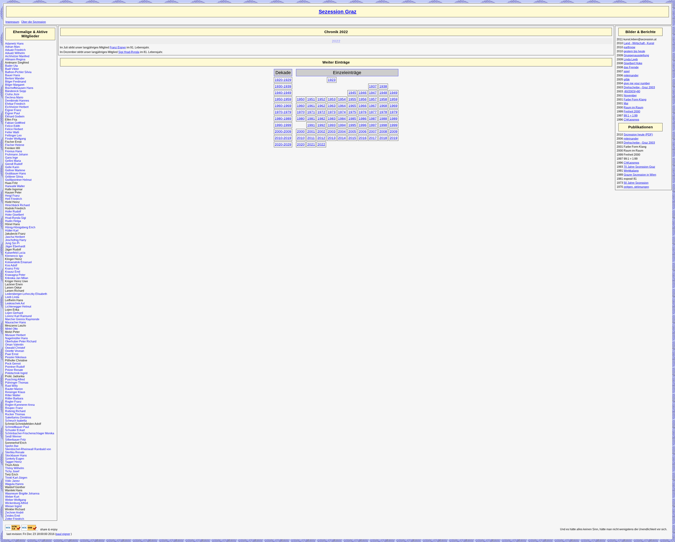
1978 (383, 112)
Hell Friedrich (13, 198)
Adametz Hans (14, 43)
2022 (321, 144)
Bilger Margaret (14, 84)
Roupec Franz (13, 407)
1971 (311, 112)
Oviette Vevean (14, 350)
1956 (363, 99)
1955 (352, 99)
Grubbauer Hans (15, 173)
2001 (311, 131)
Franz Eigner (118, 47)
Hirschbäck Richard (17, 205)
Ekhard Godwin (14, 116)
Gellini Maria (12, 160)
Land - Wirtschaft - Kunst (639, 43)
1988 (383, 118)
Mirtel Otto (11, 328)
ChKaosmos (631, 119)
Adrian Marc (12, 46)
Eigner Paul (12, 113)
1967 (373, 106)
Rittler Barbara (13, 398)
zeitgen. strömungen (636, 186)
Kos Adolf (10, 265)
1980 (301, 118)
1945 (352, 93)
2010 (301, 138)
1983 (332, 118)
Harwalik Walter (14, 186)
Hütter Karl (11, 230)
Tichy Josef (11, 471)
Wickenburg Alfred (16, 503)
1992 (321, 125)
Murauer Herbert (14, 335)
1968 (383, 106)
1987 (373, 118)
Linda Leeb (631, 59)
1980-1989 (283, 118)
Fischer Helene (14, 144)
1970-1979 (283, 112)
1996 (363, 125)
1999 (393, 125)
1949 (393, 93)
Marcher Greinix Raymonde (21, 319)
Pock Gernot (12, 363)
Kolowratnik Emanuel (18, 262)
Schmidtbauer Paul (16, 426)
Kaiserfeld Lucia (14, 252)
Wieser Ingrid (13, 506)
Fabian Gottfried (14, 122)
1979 (393, 112)
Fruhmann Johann (16, 154)
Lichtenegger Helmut (17, 306)
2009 (393, 131)
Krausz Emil (12, 271)
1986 (363, 118)
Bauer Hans (12, 75)
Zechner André (14, 512)
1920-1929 (283, 80)
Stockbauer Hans (15, 455)
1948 (383, 93)
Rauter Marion (13, 388)
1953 (332, 99)
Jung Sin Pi (12, 243)
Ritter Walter (12, 395)
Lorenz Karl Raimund (18, 316)
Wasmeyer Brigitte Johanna (21, 493)
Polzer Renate (13, 369)
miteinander (631, 75)
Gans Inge (11, 157)
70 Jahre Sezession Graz (639, 166)
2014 (342, 138)
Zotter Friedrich (14, 518)
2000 (301, 131)
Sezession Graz (337, 11)
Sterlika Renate (14, 452)
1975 (352, 112)
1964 (342, 106)
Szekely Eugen (14, 458)
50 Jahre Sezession (636, 182)
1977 (373, 112)
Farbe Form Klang (635, 99)
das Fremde (631, 67)
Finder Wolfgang (15, 138)
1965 (352, 106)
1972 (321, 112)
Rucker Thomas (14, 414)
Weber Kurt (11, 496)
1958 (383, 99)
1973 (332, 112)
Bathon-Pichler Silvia (17, 72)
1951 (311, 99)
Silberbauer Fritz (15, 439)
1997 (373, 125)
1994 (342, 125)
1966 (363, 106)
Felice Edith (12, 125)
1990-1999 (283, 125)
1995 (352, 125)
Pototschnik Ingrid (15, 373)
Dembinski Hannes (16, 100)
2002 (321, 131)
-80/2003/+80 (632, 91)
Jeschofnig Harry (15, 240)
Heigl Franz (12, 195)
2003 (332, 131)
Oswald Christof (14, 347)
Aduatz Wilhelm (14, 53)
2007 (373, 131)
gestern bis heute (634, 51)
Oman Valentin (14, 344)
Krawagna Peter (14, 274)
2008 (383, 131)
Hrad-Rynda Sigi (15, 217)
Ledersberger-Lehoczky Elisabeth (25, 293)
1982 (321, 118)
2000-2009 (283, 131)
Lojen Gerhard (13, 312)
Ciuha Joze (11, 94)
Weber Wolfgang (15, 499)
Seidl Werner (12, 436)
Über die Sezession (33, 21)
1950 (301, 99)
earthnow (629, 47)
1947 (373, 93)
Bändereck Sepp (15, 91)
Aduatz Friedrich (15, 49)
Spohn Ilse (11, 445)
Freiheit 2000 (632, 111)
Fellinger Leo (13, 135)
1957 (373, 99)
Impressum (12, 21)
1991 (311, 125)
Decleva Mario (13, 97)
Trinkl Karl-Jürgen (15, 477)
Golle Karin (11, 167)
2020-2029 (283, 144)
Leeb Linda (11, 297)
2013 (332, 138)
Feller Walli (11, 132)
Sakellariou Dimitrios (17, 417)
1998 (383, 125)
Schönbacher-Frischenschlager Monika (29, 433)
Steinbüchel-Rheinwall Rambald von (27, 449)
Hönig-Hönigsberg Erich (19, 227)
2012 (321, 138)
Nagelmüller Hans (16, 338)
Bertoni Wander (14, 78)
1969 (393, 106)
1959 (393, 99)
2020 (301, 144)
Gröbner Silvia (13, 176)
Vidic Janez (12, 480)
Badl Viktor (11, 68)
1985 (352, 118)
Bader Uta (11, 65)
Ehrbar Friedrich (14, 103)
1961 (311, 106)
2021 (311, 144)
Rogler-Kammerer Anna (19, 404)
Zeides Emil (12, 515)
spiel (627, 71)
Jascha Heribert (14, 236)
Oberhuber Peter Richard (20, 341)
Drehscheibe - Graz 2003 (639, 87)
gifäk (627, 79)
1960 (301, 106)
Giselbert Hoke (633, 63)
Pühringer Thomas (16, 382)
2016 (363, 138)
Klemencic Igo (13, 255)
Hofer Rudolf (12, 211)
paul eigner (63, 533)
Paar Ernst (11, 354)
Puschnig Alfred (14, 379)
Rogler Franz (12, 401)
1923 (332, 80)
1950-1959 (283, 99)
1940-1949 (283, 93)
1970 (301, 112)
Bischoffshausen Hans (18, 87)
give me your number (637, 83)
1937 (373, 86)
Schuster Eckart (14, 430)
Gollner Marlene (14, 170)
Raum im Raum (633, 107)
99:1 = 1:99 (631, 115)
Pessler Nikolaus (15, 357)
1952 (321, 99)
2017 (373, 138)
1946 (363, 93)
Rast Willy (11, 385)
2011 (311, 138)
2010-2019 (283, 138)
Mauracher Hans (15, 322)
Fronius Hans (13, 151)
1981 (311, 118)
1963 (332, 106)
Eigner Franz (12, 110)
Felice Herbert (13, 129)
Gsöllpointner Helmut (17, 179)
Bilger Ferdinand (15, 81)
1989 (393, 118)
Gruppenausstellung (636, 55)
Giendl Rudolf (13, 163)
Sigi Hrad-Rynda (128, 52)
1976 (363, 112)
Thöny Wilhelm (14, 468)
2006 (363, 131)
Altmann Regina (14, 59)
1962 (321, 106)
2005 (352, 131)
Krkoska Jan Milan (16, 278)
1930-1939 (283, 86)
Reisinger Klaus (14, 392)
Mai (626, 103)
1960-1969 (283, 106)
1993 (332, 125)
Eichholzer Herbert (16, 106)
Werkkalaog (631, 170)
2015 (352, 138)
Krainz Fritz (11, 268)
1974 (342, 112)
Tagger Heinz (13, 461)
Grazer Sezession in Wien (640, 174)
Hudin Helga (12, 221)
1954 (342, 99)
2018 (383, 138)
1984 (342, 118)
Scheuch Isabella (15, 420)
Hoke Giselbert (14, 214)
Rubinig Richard (14, 411)
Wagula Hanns (14, 484)
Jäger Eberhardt (14, 246)
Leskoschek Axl (14, 303)
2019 (393, 138)
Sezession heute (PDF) (638, 134)
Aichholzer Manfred (16, 56)
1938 (383, 86)
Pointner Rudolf (14, 366)
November (630, 95)
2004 (342, 131)
